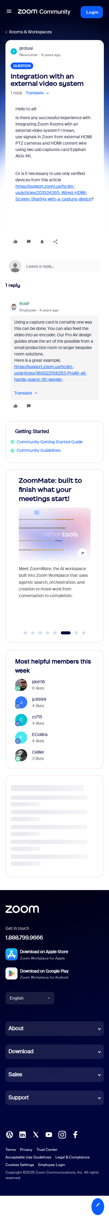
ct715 (37, 717)
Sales (15, 1074)
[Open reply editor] (54, 266)
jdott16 (38, 681)
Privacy (26, 1149)
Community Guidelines (39, 450)
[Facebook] (75, 1134)
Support (18, 1097)
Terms (10, 1149)
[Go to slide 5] (55, 633)
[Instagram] (62, 1134)
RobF (24, 303)
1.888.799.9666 (24, 937)
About (16, 1028)
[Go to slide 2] (32, 633)
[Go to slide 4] (47, 633)
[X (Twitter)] (36, 1134)
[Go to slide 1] (25, 633)
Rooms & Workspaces (30, 32)
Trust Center (47, 1149)
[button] (9, 12)
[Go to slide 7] (73, 633)
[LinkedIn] (22, 1134)
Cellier (38, 752)
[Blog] (9, 1134)
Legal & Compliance (72, 1157)
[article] (55, 356)
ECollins (40, 734)
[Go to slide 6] (62, 633)
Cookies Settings (19, 1164)
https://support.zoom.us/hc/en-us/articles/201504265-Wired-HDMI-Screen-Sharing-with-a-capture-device (53, 192)
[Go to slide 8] (84, 633)
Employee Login (51, 1164)
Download (21, 1051)
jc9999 (39, 699)
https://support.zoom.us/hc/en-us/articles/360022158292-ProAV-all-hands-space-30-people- (50, 373)
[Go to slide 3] (40, 633)
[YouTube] (49, 1134)
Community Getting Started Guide (50, 442)
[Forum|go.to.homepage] (44, 12)
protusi (26, 48)
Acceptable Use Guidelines (28, 1157)
